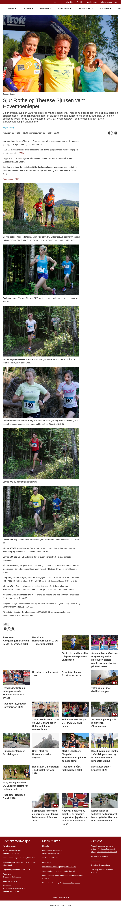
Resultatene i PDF (11, 179)
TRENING (27, 8)
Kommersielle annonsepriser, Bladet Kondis (58, 867)
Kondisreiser (91, 2)
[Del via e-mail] (116, 133)
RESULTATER (63, 8)
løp (6, 624)
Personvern (95, 861)
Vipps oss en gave (109, 2)
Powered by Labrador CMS (60, 905)
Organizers (76, 883)
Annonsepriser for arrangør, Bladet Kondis (58, 871)
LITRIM (20, 153)
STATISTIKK (104, 8)
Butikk (79, 2)
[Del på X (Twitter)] (112, 133)
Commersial (67, 883)
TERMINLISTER (84, 8)
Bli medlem (46, 846)
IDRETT (11, 8)
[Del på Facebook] (108, 133)
